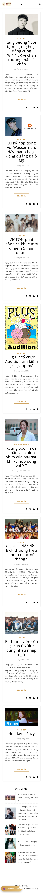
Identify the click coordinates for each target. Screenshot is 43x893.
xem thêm (21, 99)
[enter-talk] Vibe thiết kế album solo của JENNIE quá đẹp (28, 797)
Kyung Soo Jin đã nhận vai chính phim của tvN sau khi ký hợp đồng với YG (21, 457)
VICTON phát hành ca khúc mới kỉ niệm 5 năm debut (21, 246)
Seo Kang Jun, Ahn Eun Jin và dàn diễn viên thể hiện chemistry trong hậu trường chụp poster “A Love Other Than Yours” (28, 813)
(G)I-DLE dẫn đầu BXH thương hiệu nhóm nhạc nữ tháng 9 (21, 552)
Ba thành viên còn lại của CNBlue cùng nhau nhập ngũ (21, 648)
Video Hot (21, 730)
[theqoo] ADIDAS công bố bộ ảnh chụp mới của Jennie (28, 843)
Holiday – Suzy (21, 733)
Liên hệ (34, 889)
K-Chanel (21, 39)
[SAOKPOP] (6, 4)
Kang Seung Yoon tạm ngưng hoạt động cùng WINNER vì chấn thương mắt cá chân (21, 53)
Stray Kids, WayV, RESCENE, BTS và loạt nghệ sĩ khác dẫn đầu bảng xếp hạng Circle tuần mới (28, 829)
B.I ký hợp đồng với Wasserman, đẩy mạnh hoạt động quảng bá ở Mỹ (21, 151)
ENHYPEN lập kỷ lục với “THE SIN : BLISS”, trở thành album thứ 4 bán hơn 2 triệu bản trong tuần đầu (28, 857)
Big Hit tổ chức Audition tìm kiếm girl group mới (21, 361)
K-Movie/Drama (21, 445)
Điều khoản (27, 889)
